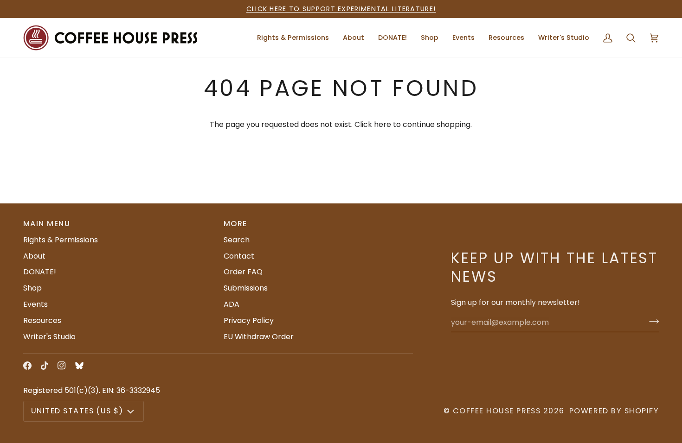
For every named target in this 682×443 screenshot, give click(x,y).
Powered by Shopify (614, 410)
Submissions (246, 288)
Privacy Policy (249, 320)
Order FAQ (243, 271)
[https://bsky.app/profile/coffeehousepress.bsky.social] (79, 365)
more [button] (235, 223)
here (382, 124)
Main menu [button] (46, 223)
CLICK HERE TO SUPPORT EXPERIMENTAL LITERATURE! (341, 8)
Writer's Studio (49, 336)
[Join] (651, 321)
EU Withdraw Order (259, 336)
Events (35, 304)
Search (237, 239)
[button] (353, 37)
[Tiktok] (44, 365)
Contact (239, 256)
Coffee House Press (496, 410)
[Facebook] (27, 365)
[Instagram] (62, 365)
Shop (32, 288)
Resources (42, 320)
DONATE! (39, 271)
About (34, 256)
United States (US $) (77, 410)
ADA (231, 304)
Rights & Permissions (60, 239)
